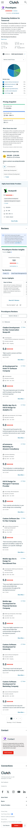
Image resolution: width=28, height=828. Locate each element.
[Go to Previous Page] (8, 718)
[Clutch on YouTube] (18, 791)
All (4, 166)
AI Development (11, 166)
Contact (16, 825)
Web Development (9, 86)
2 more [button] (6, 203)
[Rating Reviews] (8, 10)
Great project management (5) (19, 273)
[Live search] (25, 2)
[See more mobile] (21, 360)
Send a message (8, 752)
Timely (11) (6, 273)
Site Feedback (4, 782)
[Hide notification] (25, 235)
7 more (7, 177)
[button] (12, 322)
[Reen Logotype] (6, 191)
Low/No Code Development (11, 90)
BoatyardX (12, 191)
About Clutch (4, 797)
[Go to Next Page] (19, 718)
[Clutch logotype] (14, 2)
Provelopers (10, 7)
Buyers (3, 801)
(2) (12, 195)
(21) (17, 263)
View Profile (14, 221)
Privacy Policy (4, 811)
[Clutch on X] (8, 791)
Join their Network (15, 13)
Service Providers (5, 805)
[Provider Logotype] (3, 8)
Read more (4, 39)
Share (23, 327)
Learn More (17, 242)
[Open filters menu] (25, 322)
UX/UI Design (8, 93)
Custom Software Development (12, 82)
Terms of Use (4, 819)
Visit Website (6, 825)
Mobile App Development (10, 84)
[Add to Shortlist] (25, 825)
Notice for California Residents (8, 816)
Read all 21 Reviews (14, 300)
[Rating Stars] (9, 195)
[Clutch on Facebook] (2, 791)
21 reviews (14, 11)
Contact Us (4, 786)
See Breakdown (13, 266)
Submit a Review (13, 316)
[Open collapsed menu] (2, 2)
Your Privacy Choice (5, 814)
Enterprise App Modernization (11, 88)
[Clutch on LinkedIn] (24, 791)
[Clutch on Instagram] (13, 791)
